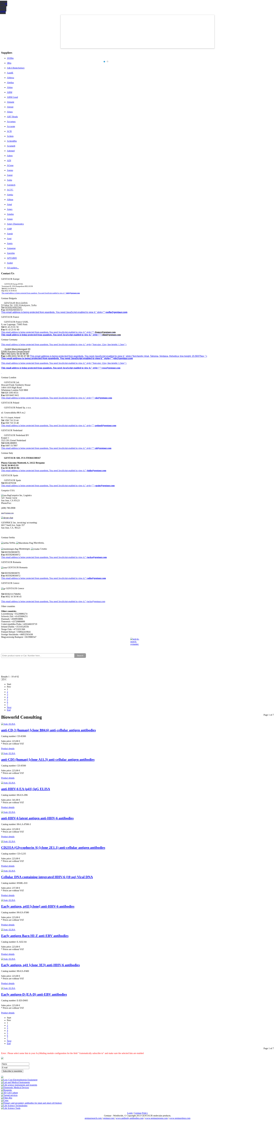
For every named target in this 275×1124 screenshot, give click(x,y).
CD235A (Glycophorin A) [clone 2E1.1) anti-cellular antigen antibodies (53, 847)
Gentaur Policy (141, 1113)
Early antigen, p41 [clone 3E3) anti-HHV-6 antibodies (40, 965)
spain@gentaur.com (105, 485)
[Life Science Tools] (10, 1108)
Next (9, 707)
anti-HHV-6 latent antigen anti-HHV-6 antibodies (37, 818)
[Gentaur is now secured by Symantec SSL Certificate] (137, 643)
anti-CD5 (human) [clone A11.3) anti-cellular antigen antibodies (48, 759)
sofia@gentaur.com (116, 312)
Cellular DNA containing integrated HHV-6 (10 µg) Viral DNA (47, 877)
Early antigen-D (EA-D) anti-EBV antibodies (34, 994)
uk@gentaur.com (103, 398)
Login (130, 1113)
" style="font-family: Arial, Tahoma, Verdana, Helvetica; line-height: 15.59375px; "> (165, 356)
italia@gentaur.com (96, 470)
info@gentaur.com (73, 293)
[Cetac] (5, 1100)
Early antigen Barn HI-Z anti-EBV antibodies (34, 936)
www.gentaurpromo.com (156, 1118)
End (9, 710)
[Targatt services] (9, 1095)
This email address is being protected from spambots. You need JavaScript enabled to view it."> (34, 293)
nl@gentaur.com (103, 448)
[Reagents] (6, 1090)
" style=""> (90, 332)
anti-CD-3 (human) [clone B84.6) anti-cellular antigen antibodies (48, 730)
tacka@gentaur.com (97, 557)
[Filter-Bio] (6, 1098)
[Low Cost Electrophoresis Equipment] (19, 1080)
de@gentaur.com (123, 358)
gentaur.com (109, 1118)
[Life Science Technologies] (14, 1105)
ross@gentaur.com (111, 368)
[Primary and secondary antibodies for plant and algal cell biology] (31, 1103)
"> (86, 578)
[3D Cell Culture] (9, 1092)
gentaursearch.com (93, 1118)
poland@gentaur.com (105, 425)
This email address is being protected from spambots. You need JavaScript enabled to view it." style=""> (53, 312)
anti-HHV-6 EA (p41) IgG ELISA (25, 789)
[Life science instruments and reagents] (19, 1085)
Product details (7, 748)
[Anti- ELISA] (8, 724)
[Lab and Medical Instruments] (15, 1082)
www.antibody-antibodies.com (130, 1118)
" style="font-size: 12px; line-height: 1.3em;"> (106, 363)
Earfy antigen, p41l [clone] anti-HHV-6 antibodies (37, 906)
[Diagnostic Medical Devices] (15, 1087)
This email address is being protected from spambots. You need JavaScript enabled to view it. (43, 332)
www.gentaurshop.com (179, 1118)
